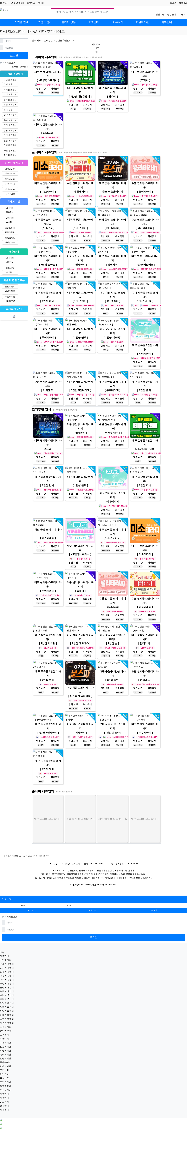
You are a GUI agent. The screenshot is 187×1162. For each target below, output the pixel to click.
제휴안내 (4, 1094)
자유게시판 (10, 169)
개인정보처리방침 (9, 856)
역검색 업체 (6, 1027)
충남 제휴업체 (10, 120)
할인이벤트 (10, 286)
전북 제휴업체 (10, 145)
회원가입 (183, 3)
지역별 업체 (6, 960)
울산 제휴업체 (10, 110)
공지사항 (10, 208)
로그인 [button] (30, 910)
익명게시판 (10, 179)
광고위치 (4, 1102)
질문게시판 (10, 173)
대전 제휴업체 (10, 94)
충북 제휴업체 (10, 125)
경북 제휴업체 (10, 135)
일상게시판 (10, 189)
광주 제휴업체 (10, 114)
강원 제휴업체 (10, 151)
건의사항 (10, 218)
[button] (70, 905)
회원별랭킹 (10, 232)
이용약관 (38, 856)
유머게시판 (10, 183)
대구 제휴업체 (10, 100)
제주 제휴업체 (10, 155)
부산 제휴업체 (10, 104)
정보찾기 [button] (155, 910)
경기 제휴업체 (10, 84)
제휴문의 (4, 1109)
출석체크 (31, 3)
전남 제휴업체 (10, 140)
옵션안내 (4, 1105)
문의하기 (47, 856)
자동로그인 (10, 63)
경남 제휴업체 (10, 130)
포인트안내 (10, 228)
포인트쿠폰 (10, 296)
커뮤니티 (4, 1038)
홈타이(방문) (6, 1031)
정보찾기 (24, 66)
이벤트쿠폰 (10, 301)
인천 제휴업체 (10, 90)
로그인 (173, 3)
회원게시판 (5, 1066)
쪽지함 (41, 3)
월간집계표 (10, 242)
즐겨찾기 (4, 3)
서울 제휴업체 (10, 80)
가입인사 (10, 212)
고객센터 (4, 1034)
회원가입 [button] (92, 910)
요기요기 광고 (25, 856)
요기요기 (7, 899)
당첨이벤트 (10, 291)
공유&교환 (10, 194)
